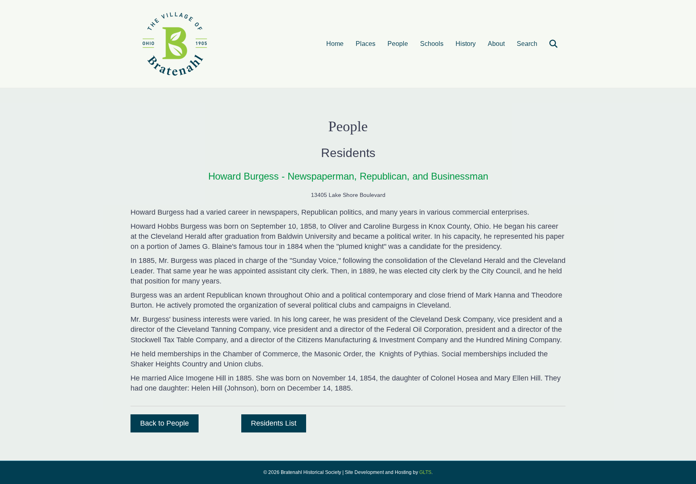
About (496, 43)
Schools (431, 43)
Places (365, 43)
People (397, 43)
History (466, 43)
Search (527, 43)
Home (335, 43)
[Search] (548, 44)
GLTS (425, 472)
